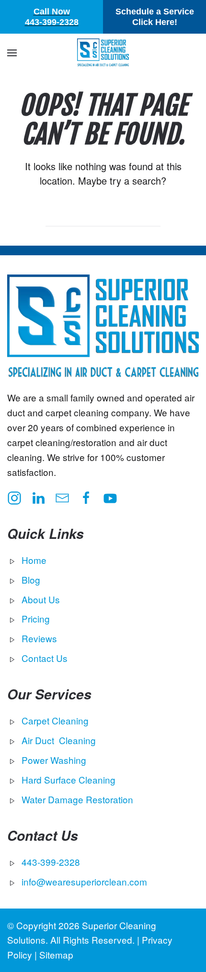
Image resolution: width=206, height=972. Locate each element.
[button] (12, 53)
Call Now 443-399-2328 (52, 17)
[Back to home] (103, 53)
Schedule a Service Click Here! (154, 17)
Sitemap (56, 954)
